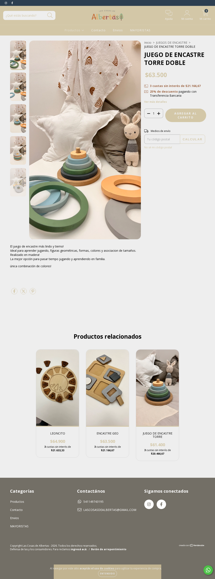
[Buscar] (50, 15)
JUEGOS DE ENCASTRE (171, 43)
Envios (118, 30)
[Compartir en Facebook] (14, 293)
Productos (72, 30)
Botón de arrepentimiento (108, 549)
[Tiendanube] (192, 545)
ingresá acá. (79, 549)
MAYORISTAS (140, 30)
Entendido (107, 573)
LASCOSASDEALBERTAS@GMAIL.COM (109, 510)
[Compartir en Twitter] (24, 293)
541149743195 (93, 502)
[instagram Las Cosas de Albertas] (6, 3)
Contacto (98, 30)
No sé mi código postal (158, 147)
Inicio (147, 43)
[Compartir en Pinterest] (33, 293)
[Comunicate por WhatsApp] (208, 570)
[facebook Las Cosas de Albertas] (12, 3)
